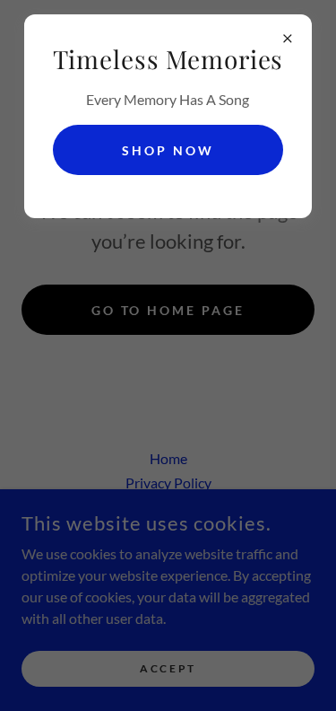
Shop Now (168, 150)
